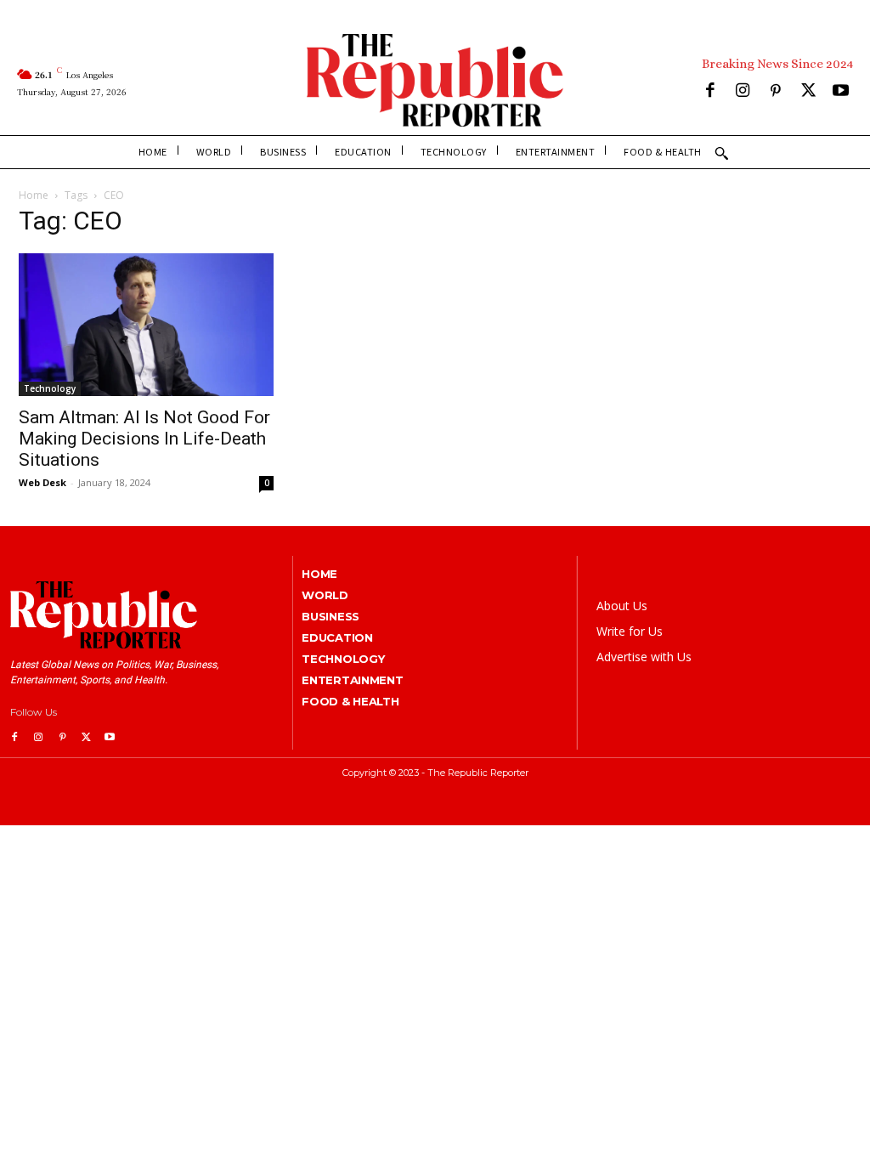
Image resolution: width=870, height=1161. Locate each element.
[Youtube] (840, 92)
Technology (50, 388)
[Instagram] (743, 92)
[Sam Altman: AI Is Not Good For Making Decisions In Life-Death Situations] (146, 325)
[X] (808, 92)
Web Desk (42, 482)
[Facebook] (710, 92)
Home (33, 195)
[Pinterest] (775, 92)
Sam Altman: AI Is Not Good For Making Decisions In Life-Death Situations (144, 438)
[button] (721, 153)
